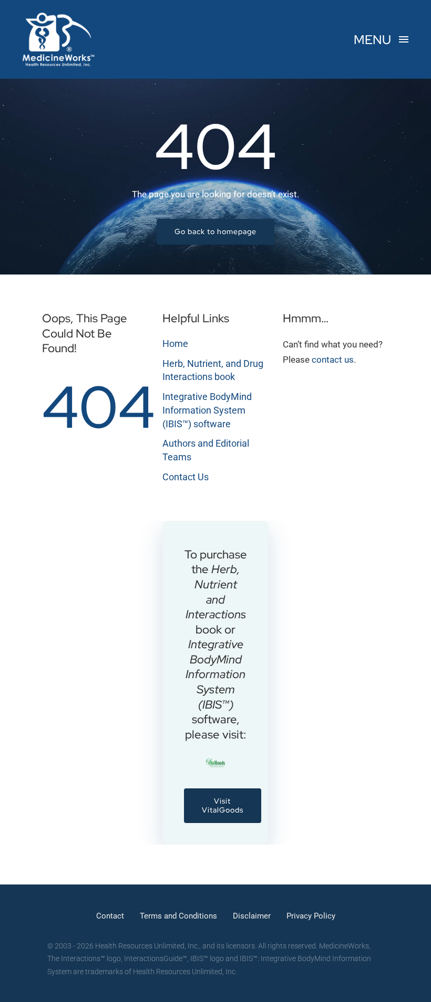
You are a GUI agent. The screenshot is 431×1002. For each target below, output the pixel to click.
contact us (333, 359)
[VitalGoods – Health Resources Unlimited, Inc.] (215, 762)
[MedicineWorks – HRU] (59, 14)
